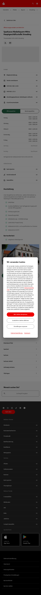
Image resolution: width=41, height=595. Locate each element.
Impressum (27, 333)
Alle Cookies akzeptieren (20, 314)
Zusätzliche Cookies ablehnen (20, 320)
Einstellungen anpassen (20, 326)
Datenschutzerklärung (16, 333)
